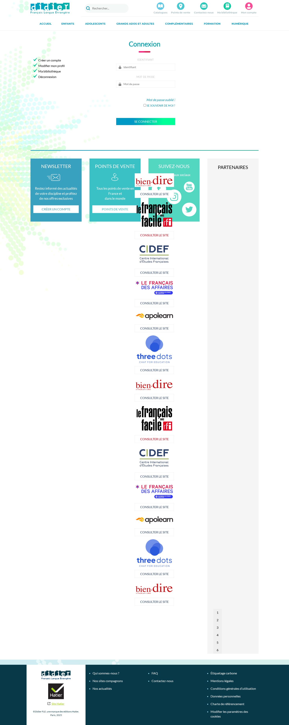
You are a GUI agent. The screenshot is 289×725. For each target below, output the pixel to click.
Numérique (240, 23)
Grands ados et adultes (135, 23)
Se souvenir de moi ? (161, 105)
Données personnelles (226, 696)
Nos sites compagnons (108, 681)
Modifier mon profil (51, 66)
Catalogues (160, 12)
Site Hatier (58, 703)
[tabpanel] (154, 259)
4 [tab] (217, 635)
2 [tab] (217, 620)
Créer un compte (49, 60)
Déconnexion (47, 77)
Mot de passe (145, 76)
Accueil (46, 23)
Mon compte (249, 12)
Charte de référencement (227, 704)
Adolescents (95, 23)
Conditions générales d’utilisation (233, 688)
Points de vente (180, 12)
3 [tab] (217, 627)
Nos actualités (102, 688)
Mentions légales (222, 681)
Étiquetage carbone (224, 673)
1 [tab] (217, 612)
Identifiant (145, 59)
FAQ (155, 673)
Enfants (67, 23)
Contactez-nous (204, 12)
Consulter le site (154, 194)
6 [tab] (217, 650)
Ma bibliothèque (227, 12)
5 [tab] (217, 642)
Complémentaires (179, 23)
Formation (212, 23)
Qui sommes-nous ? (106, 673)
